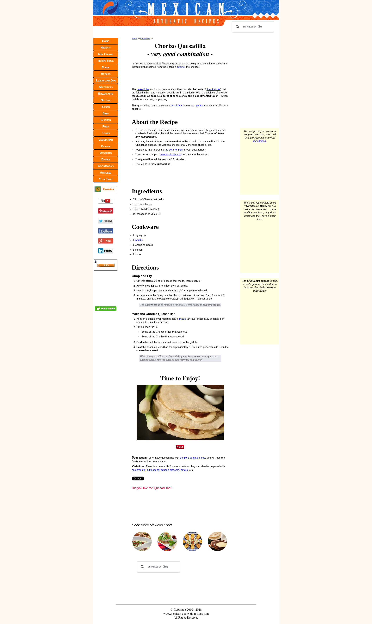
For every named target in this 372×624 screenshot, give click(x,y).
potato (184, 469)
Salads (105, 100)
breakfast (176, 105)
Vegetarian (105, 139)
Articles (105, 172)
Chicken (106, 120)
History (106, 47)
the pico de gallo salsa (192, 457)
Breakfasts (105, 93)
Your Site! (106, 179)
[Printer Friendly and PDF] (105, 310)
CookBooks (106, 166)
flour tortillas (213, 89)
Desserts (106, 152)
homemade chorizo (170, 154)
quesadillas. (260, 141)
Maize (105, 67)
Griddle (139, 240)
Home (134, 38)
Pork (105, 126)
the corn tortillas (174, 149)
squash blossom (170, 469)
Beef (105, 113)
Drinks (105, 159)
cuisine (181, 66)
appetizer (200, 105)
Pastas (105, 146)
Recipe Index (106, 60)
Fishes (106, 133)
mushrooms (138, 469)
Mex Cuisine (105, 54)
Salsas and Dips (105, 80)
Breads (105, 73)
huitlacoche (152, 469)
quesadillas (143, 89)
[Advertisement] (180, 78)
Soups (106, 106)
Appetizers (145, 38)
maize (182, 318)
